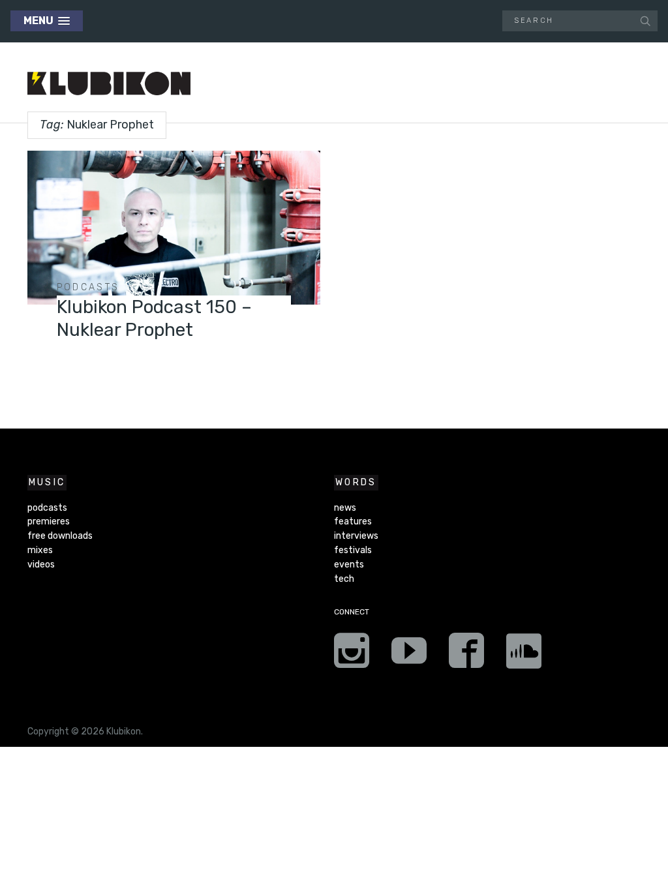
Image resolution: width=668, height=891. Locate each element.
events (349, 564)
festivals (353, 550)
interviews (356, 535)
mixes (40, 550)
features (353, 521)
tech (344, 578)
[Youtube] (409, 655)
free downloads (60, 535)
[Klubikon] (108, 84)
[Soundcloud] (523, 655)
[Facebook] (466, 655)
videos (41, 564)
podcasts (88, 287)
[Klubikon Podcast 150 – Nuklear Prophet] (173, 228)
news (345, 507)
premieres (48, 521)
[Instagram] (351, 655)
